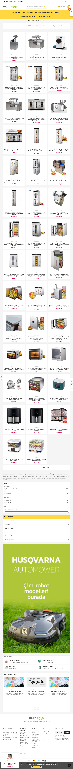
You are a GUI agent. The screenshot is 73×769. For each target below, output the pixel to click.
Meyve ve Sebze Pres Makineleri (24, 749)
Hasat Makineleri (37, 491)
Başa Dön (45, 467)
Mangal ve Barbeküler (23, 740)
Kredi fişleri (46, 735)
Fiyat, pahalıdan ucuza (63, 25)
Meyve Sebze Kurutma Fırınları (24, 743)
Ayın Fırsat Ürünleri (23, 733)
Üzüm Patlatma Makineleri (24, 752)
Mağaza (34, 747)
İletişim (34, 743)
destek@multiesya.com (11, 737)
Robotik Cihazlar (24, 737)
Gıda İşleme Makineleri (37, 488)
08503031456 (8, 739)
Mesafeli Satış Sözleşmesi (35, 735)
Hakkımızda (35, 737)
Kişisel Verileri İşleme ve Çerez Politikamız (36, 740)
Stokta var (37, 500)
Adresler (45, 737)
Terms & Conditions (42, 764)
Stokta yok (37, 502)
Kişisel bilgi (46, 731)
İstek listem (46, 741)
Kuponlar (45, 739)
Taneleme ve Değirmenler (23, 746)
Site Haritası (35, 745)
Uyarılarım (45, 743)
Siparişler (45, 733)
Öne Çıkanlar (37, 493)
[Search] (45, 6)
